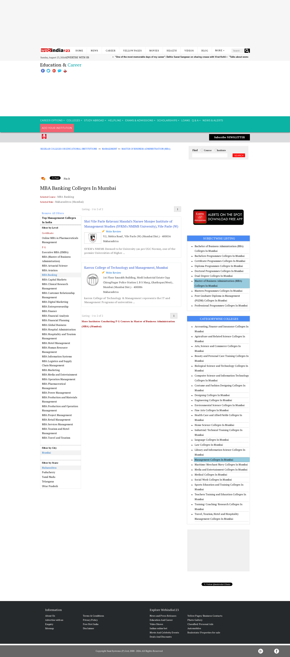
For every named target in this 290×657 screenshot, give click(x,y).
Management (109, 148)
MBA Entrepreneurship (55, 306)
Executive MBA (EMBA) (55, 252)
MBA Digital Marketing (55, 301)
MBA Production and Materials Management (59, 399)
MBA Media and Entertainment (59, 374)
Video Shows (156, 624)
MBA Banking (49, 274)
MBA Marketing (51, 370)
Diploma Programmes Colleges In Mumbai (219, 266)
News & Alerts (213, 120)
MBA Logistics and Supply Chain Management (57, 363)
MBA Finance (49, 311)
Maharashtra (49, 467)
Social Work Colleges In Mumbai (213, 479)
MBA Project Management (57, 415)
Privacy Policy (90, 619)
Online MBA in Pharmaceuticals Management (60, 240)
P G (44, 247)
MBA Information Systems (57, 356)
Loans (185, 120)
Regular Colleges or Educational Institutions (68, 148)
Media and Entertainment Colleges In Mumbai (221, 469)
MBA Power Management (56, 392)
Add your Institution (57, 128)
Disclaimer (88, 628)
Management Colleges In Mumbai (214, 459)
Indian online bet (158, 628)
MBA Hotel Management (56, 343)
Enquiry (49, 624)
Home (79, 50)
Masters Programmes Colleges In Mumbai (218, 290)
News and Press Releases (163, 615)
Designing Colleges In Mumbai (212, 395)
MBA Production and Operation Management (60, 408)
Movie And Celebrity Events (164, 632)
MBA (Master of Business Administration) (56, 259)
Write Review (113, 231)
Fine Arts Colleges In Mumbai (212, 410)
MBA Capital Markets (54, 279)
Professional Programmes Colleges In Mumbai (221, 305)
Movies (154, 50)
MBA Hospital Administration (59, 329)
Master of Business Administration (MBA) (146, 148)
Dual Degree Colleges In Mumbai (214, 275)
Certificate (48, 233)
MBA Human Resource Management (55, 350)
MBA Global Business (54, 325)
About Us (50, 615)
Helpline (114, 120)
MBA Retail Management (56, 419)
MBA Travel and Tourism (56, 437)
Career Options (51, 120)
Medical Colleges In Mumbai (211, 474)
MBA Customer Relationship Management (58, 295)
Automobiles (194, 628)
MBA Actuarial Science (55, 265)
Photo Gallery (194, 619)
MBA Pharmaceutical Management (54, 386)
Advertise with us (77, 57)
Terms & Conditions (93, 615)
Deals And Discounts (161, 636)
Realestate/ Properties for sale (203, 632)
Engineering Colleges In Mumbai (213, 400)
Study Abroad (94, 120)
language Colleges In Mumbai (212, 439)
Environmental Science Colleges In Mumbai (220, 405)
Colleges (73, 120)
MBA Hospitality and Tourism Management (59, 336)
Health (172, 50)
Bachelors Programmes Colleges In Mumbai (220, 256)
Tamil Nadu (48, 477)
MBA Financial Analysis (55, 315)
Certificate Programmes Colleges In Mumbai (220, 261)
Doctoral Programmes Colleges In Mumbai (219, 271)
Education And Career (161, 619)
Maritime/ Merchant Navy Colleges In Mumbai (221, 464)
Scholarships (167, 120)
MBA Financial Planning (55, 320)
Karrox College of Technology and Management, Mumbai (126, 267)
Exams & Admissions (139, 120)
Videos (189, 50)
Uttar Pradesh (50, 486)
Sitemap (49, 628)
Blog (204, 50)
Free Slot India (90, 624)
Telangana (48, 481)
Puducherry (48, 472)
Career (110, 50)
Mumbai (46, 452)
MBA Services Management (57, 424)
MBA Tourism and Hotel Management (55, 431)
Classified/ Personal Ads (200, 624)
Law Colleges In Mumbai (209, 444)
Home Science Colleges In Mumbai (214, 425)
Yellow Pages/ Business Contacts (204, 615)
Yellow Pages (132, 50)
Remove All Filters (53, 213)
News (94, 50)
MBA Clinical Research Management (55, 286)
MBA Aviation (50, 270)
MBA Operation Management (58, 379)
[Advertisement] (145, 23)
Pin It (67, 178)
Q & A (195, 120)
